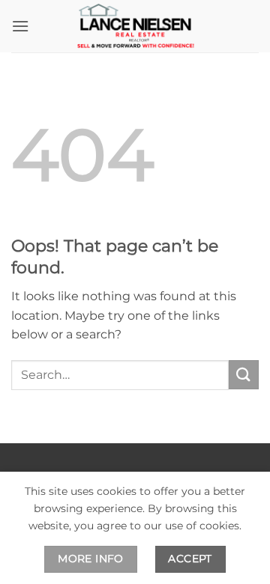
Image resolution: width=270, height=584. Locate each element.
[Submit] (244, 374)
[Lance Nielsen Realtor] (135, 26)
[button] (20, 25)
